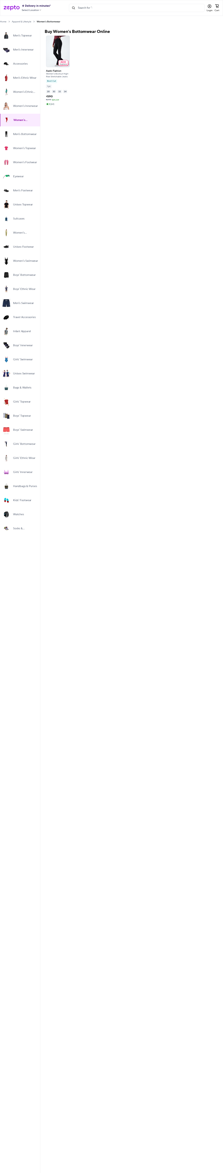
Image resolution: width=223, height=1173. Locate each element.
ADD (63, 62)
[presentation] (9, 21)
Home (3, 21)
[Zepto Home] (12, 8)
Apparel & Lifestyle (21, 21)
